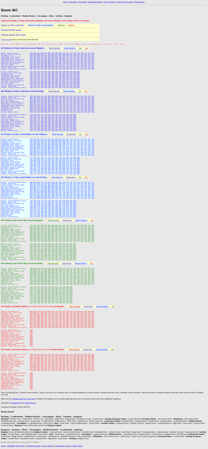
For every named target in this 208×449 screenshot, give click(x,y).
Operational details (95, 2)
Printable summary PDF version (13, 35)
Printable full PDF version (11, 30)
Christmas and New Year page (23, 399)
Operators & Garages (125, 2)
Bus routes (83, 2)
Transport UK (16, 403)
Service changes (110, 2)
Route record (6, 39)
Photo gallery (140, 2)
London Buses (30, 403)
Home (65, 2)
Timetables (73, 2)
